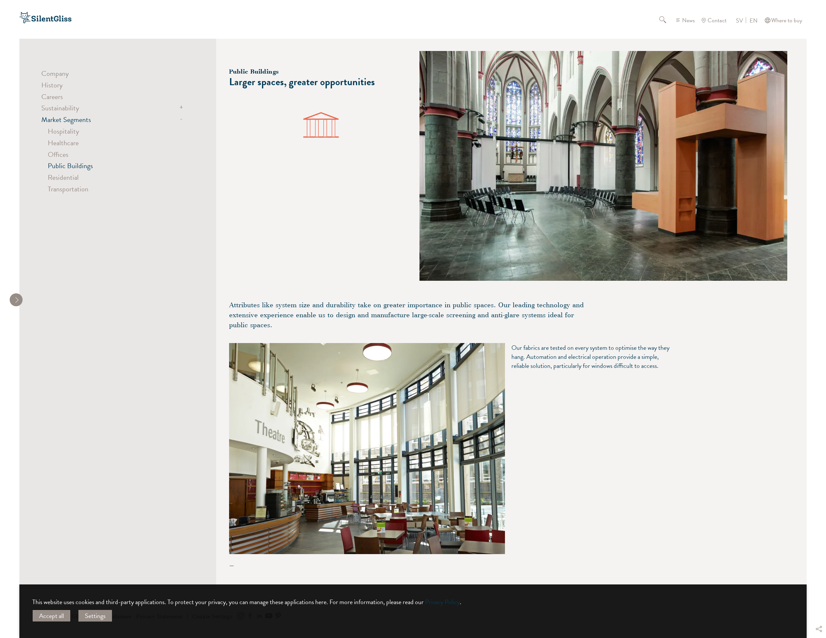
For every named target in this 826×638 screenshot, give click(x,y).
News (688, 20)
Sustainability (60, 108)
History (52, 85)
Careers (52, 96)
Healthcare (63, 142)
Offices (58, 154)
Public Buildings (70, 165)
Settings (95, 616)
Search (666, 20)
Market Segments (66, 119)
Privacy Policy (442, 602)
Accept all (51, 616)
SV (739, 20)
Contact (717, 20)
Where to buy (786, 20)
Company (55, 73)
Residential (63, 177)
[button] (818, 581)
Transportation (68, 189)
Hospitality (63, 131)
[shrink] (16, 299)
